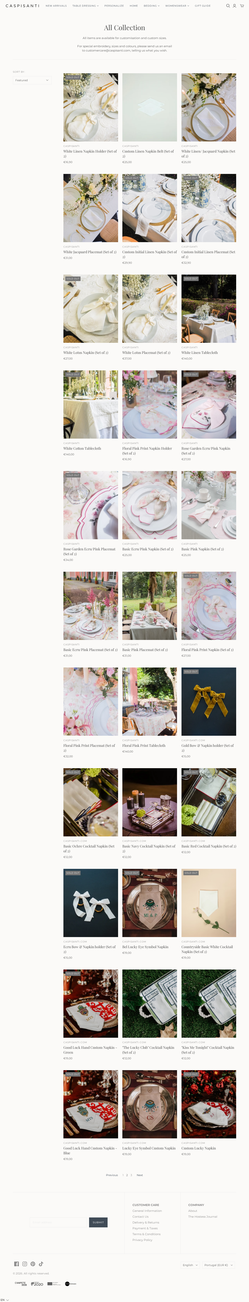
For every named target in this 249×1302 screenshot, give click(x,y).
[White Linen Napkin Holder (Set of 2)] (90, 107)
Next (140, 1175)
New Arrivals (56, 5)
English (188, 1265)
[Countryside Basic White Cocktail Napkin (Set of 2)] (208, 903)
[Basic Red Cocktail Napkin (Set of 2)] (208, 802)
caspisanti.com (193, 740)
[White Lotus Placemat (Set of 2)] (149, 309)
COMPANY (196, 1205)
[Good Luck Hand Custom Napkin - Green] (90, 1004)
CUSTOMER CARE (145, 1205)
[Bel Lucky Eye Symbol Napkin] (149, 903)
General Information (147, 1211)
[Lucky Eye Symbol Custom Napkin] (149, 1104)
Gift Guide (203, 5)
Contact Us (140, 1216)
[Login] (234, 6)
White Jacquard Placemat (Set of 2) (89, 252)
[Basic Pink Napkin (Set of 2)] (208, 505)
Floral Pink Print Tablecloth (144, 745)
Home (134, 5)
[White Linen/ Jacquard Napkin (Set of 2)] (208, 107)
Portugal (216, 1265)
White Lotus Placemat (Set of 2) (146, 352)
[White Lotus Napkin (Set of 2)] (90, 309)
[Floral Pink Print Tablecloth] (149, 702)
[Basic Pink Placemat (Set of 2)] (149, 606)
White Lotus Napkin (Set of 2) (85, 352)
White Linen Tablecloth (199, 352)
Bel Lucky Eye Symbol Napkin (145, 946)
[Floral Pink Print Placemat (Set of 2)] (90, 702)
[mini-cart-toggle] (242, 6)
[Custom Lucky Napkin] (208, 1104)
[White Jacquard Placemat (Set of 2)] (90, 208)
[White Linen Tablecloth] (208, 309)
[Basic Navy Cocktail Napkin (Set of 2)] (149, 802)
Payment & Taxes (145, 1228)
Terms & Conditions (146, 1234)
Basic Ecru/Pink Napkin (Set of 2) (147, 549)
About (192, 1211)
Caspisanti (71, 146)
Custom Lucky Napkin (198, 1148)
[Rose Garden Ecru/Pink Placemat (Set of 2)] (90, 505)
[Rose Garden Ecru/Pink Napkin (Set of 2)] (208, 404)
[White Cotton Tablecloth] (90, 404)
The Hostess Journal (202, 1216)
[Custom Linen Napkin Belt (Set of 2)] (149, 107)
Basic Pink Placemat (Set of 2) (145, 649)
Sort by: (19, 71)
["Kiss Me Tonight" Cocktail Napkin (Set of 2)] (208, 1004)
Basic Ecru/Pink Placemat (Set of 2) (90, 649)
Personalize (114, 5)
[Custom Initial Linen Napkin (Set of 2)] (149, 208)
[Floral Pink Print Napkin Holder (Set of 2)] (149, 404)
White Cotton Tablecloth (82, 448)
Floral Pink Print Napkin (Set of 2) (207, 649)
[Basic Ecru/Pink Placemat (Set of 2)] (90, 606)
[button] (5, 1300)
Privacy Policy (142, 1240)
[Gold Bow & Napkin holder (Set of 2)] (208, 702)
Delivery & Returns (145, 1222)
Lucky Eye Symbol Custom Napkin (149, 1148)
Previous (112, 1175)
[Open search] (228, 6)
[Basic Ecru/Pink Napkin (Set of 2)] (149, 505)
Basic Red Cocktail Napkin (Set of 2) (208, 846)
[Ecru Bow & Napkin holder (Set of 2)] (90, 903)
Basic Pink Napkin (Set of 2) (202, 549)
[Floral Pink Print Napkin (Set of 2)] (208, 606)
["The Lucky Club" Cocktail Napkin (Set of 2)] (149, 1004)
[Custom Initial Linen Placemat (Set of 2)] (208, 208)
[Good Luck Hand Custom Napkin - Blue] (90, 1104)
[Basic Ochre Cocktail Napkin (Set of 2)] (90, 802)
